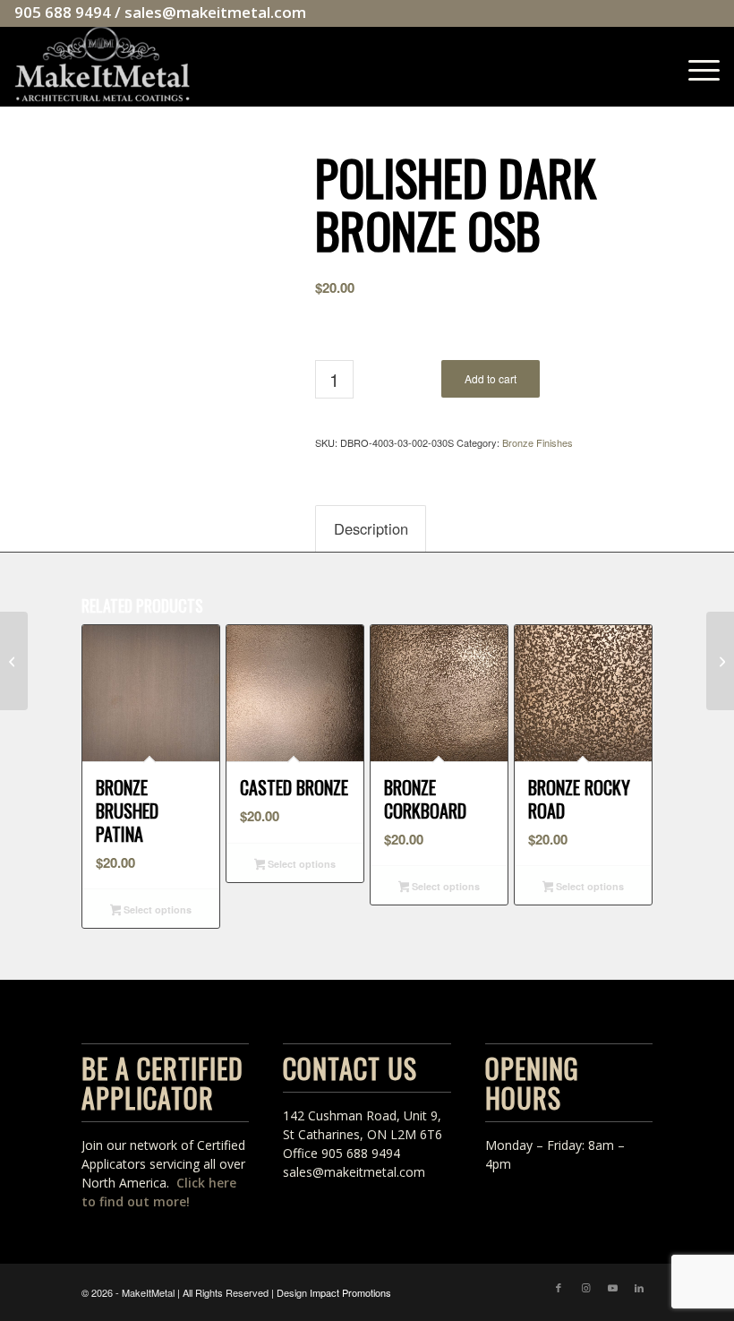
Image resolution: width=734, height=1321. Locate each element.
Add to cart (490, 378)
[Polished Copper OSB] (14, 661)
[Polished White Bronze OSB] (720, 661)
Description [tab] (371, 528)
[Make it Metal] (102, 66)
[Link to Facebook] (558, 1287)
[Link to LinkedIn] (639, 1287)
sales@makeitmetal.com (215, 12)
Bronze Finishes (537, 442)
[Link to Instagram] (585, 1287)
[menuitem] (695, 66)
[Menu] (695, 66)
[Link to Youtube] (612, 1287)
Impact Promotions (350, 1292)
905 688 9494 (62, 12)
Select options (156, 909)
